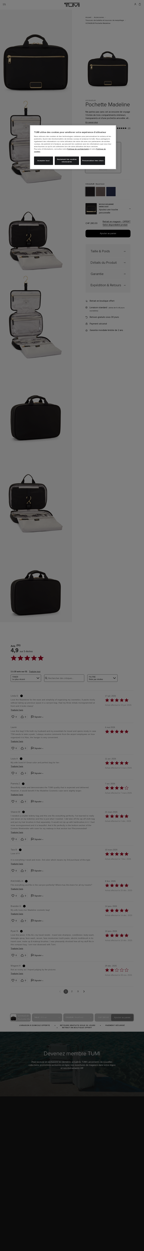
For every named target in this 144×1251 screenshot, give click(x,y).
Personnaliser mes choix (93, 161)
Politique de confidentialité (78, 149)
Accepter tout (43, 161)
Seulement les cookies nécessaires (67, 161)
